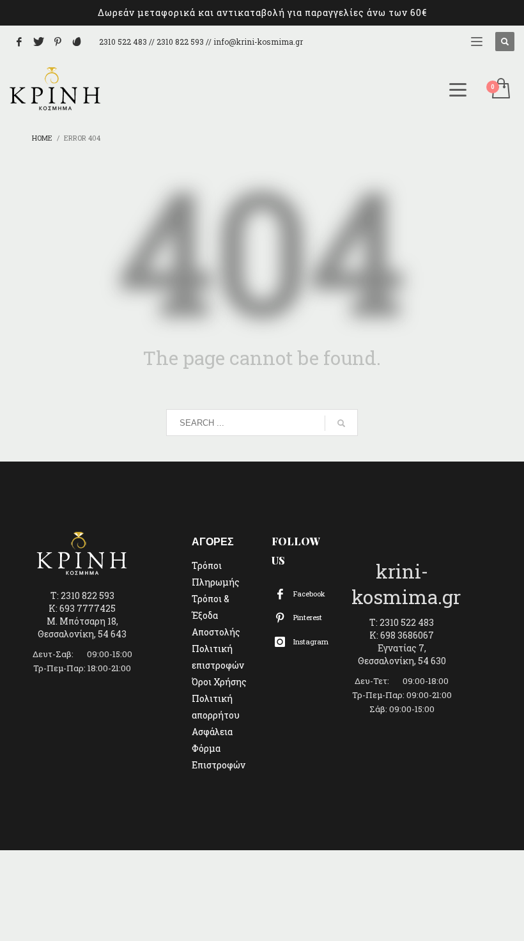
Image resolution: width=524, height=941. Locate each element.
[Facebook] (19, 41)
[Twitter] (38, 41)
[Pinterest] (57, 41)
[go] (341, 423)
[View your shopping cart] (500, 89)
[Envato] (76, 41)
